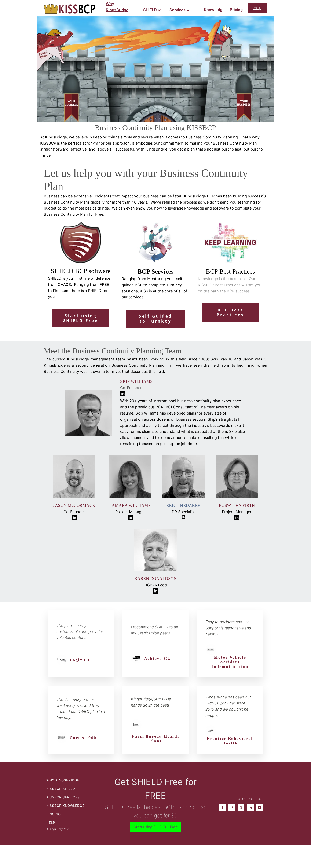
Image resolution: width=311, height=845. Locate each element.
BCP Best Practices (230, 312)
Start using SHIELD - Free (156, 827)
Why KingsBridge (117, 6)
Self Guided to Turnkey (155, 318)
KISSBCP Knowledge (65, 806)
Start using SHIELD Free (80, 318)
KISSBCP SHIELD (60, 789)
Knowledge (214, 9)
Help (257, 8)
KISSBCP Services (63, 797)
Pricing (236, 9)
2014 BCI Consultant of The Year (185, 407)
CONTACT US (250, 799)
